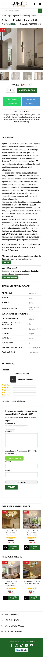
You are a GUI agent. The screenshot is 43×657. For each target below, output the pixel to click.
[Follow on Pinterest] (26, 645)
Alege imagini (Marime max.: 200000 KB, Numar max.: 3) (21, 452)
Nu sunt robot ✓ (23, 482)
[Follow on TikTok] (21, 645)
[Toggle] (2, 614)
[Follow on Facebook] (11, 645)
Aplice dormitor (12, 117)
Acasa (4, 16)
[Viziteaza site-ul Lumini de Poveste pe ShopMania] (21, 650)
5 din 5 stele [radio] (10, 429)
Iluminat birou (29, 117)
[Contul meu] (34, 3)
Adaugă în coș (27, 90)
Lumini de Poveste (27, 641)
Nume (8, 462)
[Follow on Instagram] (16, 645)
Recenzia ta (9, 431)
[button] (3, 4)
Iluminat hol (29, 119)
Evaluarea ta (10, 423)
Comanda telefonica (30, 101)
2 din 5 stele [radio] (10, 425)
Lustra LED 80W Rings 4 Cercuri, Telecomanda (11, 583)
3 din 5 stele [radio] (16, 425)
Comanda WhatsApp (12, 101)
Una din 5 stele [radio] (6, 425)
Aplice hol (21, 117)
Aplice (21, 115)
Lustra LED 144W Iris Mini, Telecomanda (32, 582)
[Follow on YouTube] (31, 645)
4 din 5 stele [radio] (23, 425)
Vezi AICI (6, 262)
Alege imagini (15, 458)
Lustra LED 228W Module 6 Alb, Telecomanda (11, 533)
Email (8, 470)
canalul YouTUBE (10, 277)
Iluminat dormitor (18, 119)
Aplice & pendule (13, 16)
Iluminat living (24, 122)
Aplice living (26, 16)
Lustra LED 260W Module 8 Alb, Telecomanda (32, 533)
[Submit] (40, 11)
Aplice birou (27, 115)
